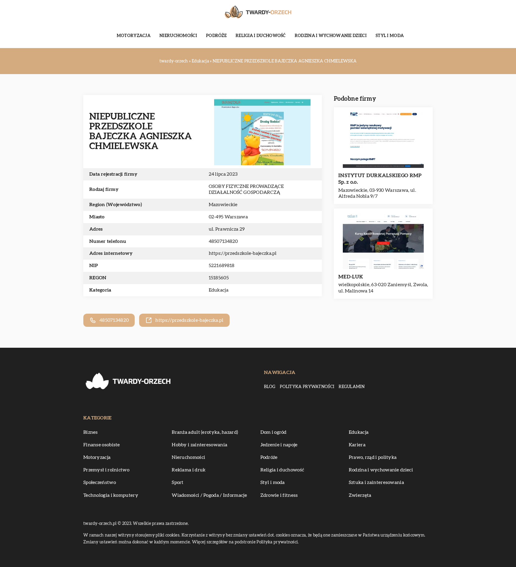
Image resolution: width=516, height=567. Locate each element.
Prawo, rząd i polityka (373, 457)
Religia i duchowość (261, 36)
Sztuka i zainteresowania (376, 482)
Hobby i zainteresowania (199, 444)
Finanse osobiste (101, 444)
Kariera (357, 444)
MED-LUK (350, 276)
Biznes (90, 432)
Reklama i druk (188, 470)
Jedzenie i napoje (279, 444)
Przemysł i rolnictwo (106, 470)
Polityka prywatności (307, 387)
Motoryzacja (133, 36)
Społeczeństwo (99, 482)
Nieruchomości (178, 36)
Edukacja (218, 290)
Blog (269, 387)
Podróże (216, 36)
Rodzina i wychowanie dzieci (331, 36)
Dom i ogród (273, 432)
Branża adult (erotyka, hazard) (205, 432)
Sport (178, 482)
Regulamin (352, 387)
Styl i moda (390, 36)
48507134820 (223, 241)
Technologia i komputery (110, 495)
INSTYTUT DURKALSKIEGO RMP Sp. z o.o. (380, 179)
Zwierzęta (360, 495)
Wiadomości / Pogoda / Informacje (209, 495)
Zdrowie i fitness (279, 495)
